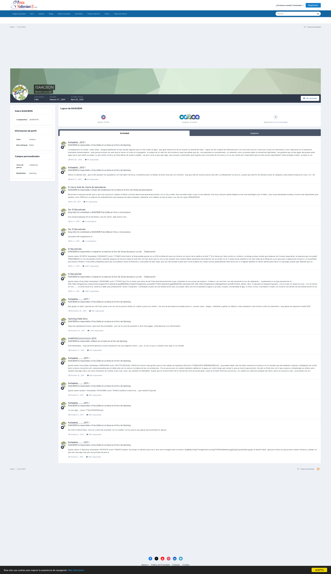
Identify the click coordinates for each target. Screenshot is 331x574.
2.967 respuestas (91, 266)
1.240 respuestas (96, 330)
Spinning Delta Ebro (78, 318)
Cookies (185, 565)
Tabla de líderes (120, 14)
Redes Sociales (64, 14)
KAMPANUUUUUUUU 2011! (82, 338)
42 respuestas (93, 160)
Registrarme (313, 5)
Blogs (51, 14)
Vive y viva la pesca (121, 212)
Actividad (78, 14)
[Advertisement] (165, 50)
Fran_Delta (96, 145)
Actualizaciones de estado (301, 14)
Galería (41, 14)
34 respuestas (91, 202)
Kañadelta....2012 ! (76, 142)
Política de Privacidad (160, 565)
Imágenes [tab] (254, 133)
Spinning (127, 145)
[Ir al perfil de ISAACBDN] (64, 144)
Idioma (145, 565)
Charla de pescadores (142, 190)
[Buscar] (318, 14)
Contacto (176, 565)
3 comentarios (90, 221)
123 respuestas (95, 350)
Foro (32, 14)
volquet (95, 251)
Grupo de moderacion (101, 190)
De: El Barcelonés (76, 209)
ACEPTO (319, 570)
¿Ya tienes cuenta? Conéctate (289, 5)
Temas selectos (93, 14)
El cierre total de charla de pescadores (87, 187)
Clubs (107, 14)
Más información (76, 570)
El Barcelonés (75, 249)
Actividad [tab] (124, 133)
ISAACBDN (72, 145)
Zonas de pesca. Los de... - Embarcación (138, 251)
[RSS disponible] (318, 469)
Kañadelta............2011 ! (78, 299)
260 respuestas (97, 311)
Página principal (19, 14)
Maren (94, 341)
